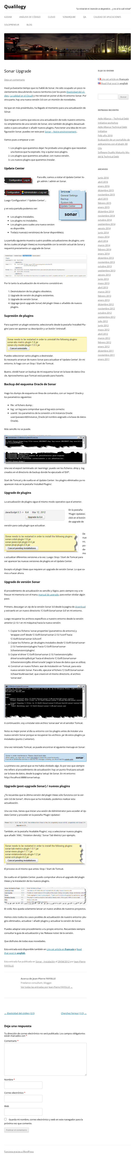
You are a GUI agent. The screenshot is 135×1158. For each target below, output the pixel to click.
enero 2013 (104, 300)
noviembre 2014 (106, 215)
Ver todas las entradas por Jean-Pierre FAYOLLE (47, 987)
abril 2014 (103, 241)
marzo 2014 (104, 245)
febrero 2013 (104, 295)
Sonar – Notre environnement (60, 131)
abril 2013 (103, 287)
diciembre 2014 (106, 211)
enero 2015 (104, 207)
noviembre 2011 (106, 355)
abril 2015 (103, 198)
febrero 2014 (104, 249)
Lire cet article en (60, 949)
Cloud (51, 16)
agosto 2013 (104, 274)
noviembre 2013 (106, 262)
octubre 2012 (105, 312)
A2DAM (8, 16)
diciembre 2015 (106, 190)
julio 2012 (103, 321)
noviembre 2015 (106, 194)
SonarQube (69, 16)
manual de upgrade (48, 594)
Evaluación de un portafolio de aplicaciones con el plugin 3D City (114, 144)
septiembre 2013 (106, 270)
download (80, 606)
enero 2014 (104, 253)
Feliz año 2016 (105, 135)
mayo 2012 (103, 329)
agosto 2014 (104, 228)
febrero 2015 (104, 203)
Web (6, 1106)
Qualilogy (15, 6)
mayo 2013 (103, 283)
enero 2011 (104, 359)
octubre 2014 (105, 219)
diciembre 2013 (106, 257)
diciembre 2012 (106, 304)
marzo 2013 (104, 291)
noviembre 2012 (106, 308)
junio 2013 (103, 279)
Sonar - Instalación (45, 961)
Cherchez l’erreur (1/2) (74, 1013)
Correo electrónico (14, 1092)
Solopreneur (11, 24)
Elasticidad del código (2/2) (19, 1013)
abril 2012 (103, 333)
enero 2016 (104, 186)
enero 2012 (104, 346)
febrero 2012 (104, 342)
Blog (29, 24)
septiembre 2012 (106, 317)
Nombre (9, 1079)
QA (84, 16)
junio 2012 (103, 325)
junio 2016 (103, 177)
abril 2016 (103, 181)
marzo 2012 (104, 338)
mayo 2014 (103, 236)
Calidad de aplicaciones (107, 16)
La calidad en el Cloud (21, 95)
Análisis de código (29, 16)
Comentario (11, 1040)
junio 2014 (103, 232)
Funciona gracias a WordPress (19, 1151)
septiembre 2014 (106, 224)
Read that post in (114, 83)
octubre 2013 (105, 266)
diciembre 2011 (106, 350)
